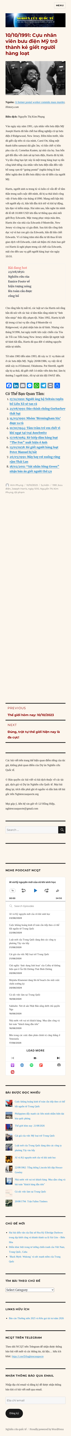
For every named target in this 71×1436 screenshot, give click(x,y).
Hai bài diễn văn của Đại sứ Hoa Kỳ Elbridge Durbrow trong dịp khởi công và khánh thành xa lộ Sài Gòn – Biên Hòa (37, 1237)
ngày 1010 (33, 488)
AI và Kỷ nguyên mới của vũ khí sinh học (29, 914)
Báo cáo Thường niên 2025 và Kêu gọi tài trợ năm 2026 (36, 1318)
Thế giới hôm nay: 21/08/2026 (30, 1125)
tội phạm (19, 492)
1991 (54, 485)
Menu (60, 5)
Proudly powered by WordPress (47, 1429)
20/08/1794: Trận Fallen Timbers (31, 1201)
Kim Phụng (16, 485)
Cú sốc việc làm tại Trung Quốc (24, 994)
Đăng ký (14, 1413)
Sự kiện (45, 485)
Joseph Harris (19, 488)
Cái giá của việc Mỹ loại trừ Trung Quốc (29, 954)
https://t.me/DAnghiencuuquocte (28, 1356)
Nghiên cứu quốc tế (16, 1429)
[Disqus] (35, 552)
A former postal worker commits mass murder (39, 102)
